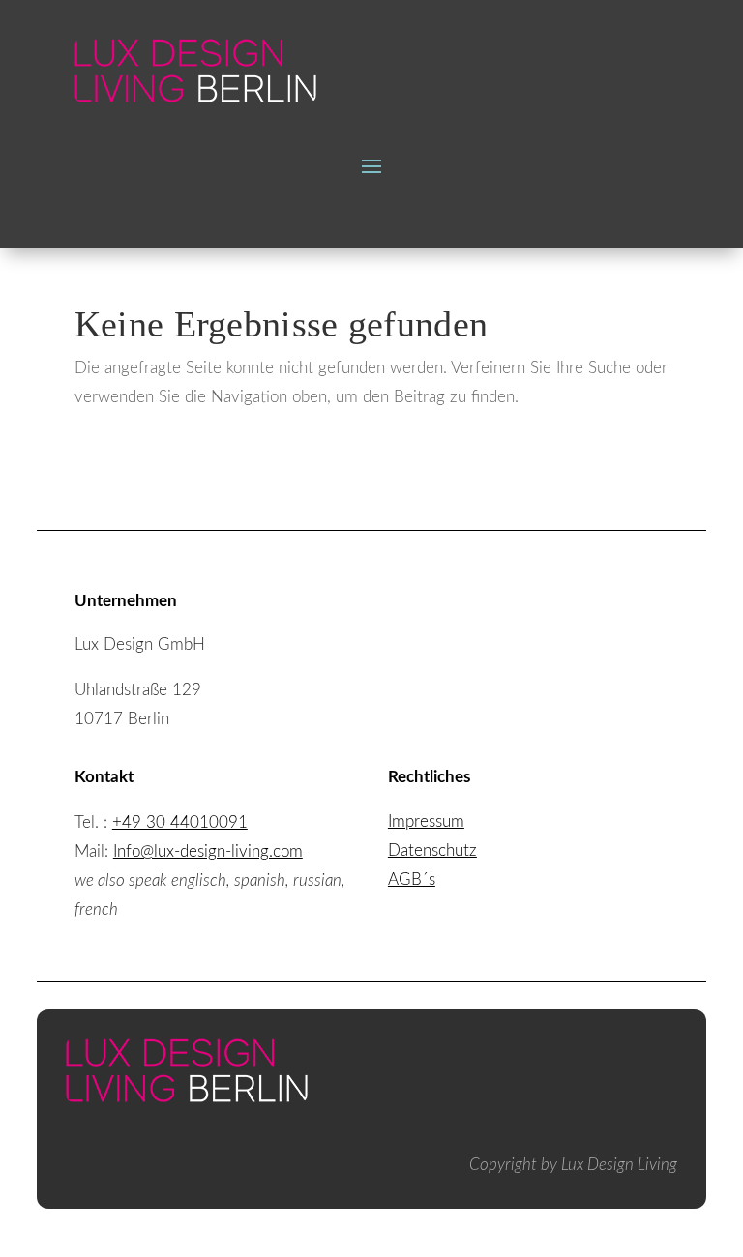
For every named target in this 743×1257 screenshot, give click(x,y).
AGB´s (411, 879)
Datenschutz (432, 850)
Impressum (426, 821)
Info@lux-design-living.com (208, 851)
